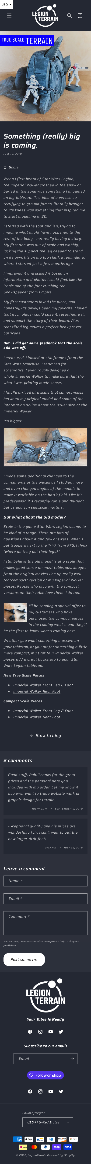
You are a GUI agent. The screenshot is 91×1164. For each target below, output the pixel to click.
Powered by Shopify (61, 1155)
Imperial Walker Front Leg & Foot (43, 685)
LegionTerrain (37, 1155)
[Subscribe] (72, 1058)
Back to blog (48, 735)
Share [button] (14, 167)
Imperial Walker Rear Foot (36, 691)
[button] (9, 15)
